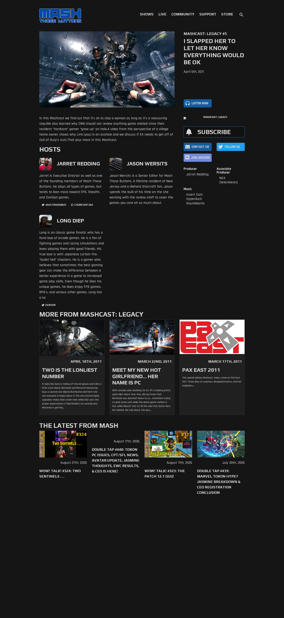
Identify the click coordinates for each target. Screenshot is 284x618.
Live (162, 14)
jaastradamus (55, 204)
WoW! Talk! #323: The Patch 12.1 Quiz (164, 473)
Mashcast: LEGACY (215, 117)
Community (182, 14)
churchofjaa (83, 204)
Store (227, 14)
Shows (147, 14)
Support (207, 14)
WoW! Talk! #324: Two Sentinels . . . (60, 473)
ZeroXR (50, 305)
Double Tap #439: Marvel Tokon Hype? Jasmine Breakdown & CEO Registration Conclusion (218, 482)
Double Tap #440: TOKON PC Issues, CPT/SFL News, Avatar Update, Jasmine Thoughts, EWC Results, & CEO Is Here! (115, 460)
